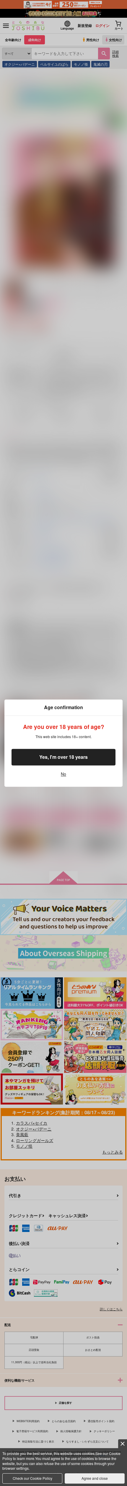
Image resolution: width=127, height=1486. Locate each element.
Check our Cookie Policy (32, 1478)
